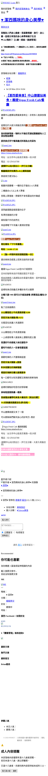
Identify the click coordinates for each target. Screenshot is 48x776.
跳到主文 (5, 27)
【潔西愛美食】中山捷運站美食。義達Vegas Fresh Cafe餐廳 (26, 100)
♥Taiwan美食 (22, 510)
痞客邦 (18, 500)
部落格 (9, 81)
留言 (24, 500)
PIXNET (12, 738)
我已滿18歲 (6, 771)
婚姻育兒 (22, 73)
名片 (8, 85)
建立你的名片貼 (6, 626)
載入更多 (5, 520)
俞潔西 (3, 621)
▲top (3, 515)
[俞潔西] (2, 624)
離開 (14, 771)
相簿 (8, 78)
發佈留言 (5, 536)
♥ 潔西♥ (4, 485)
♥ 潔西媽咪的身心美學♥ (22, 20)
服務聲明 (27, 740)
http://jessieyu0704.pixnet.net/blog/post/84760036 (19, 54)
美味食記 (21, 507)
